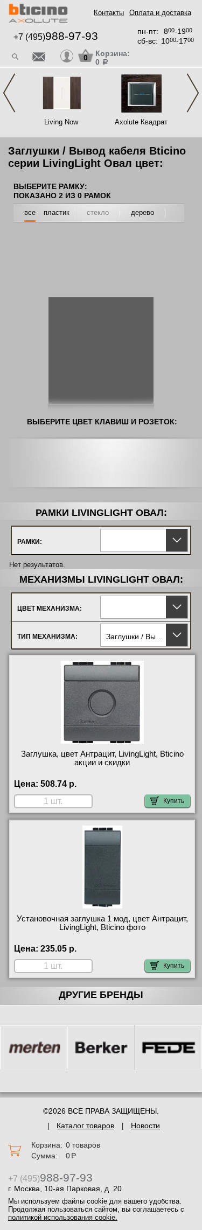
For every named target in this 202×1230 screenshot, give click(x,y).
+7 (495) (55, 36)
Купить (173, 801)
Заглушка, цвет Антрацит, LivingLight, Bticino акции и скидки (102, 758)
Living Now (61, 122)
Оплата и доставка (160, 13)
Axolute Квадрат (141, 122)
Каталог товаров (85, 1125)
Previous (9, 93)
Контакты (109, 13)
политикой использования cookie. (62, 1217)
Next (192, 93)
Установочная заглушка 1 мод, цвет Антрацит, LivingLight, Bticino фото (102, 923)
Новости (145, 1125)
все (30, 212)
